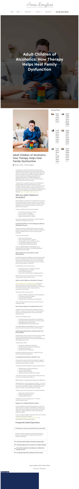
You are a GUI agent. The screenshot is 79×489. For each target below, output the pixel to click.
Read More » (58, 122)
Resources (48, 12)
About (18, 12)
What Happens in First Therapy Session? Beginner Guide (69, 119)
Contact (38, 12)
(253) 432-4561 (62, 12)
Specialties (28, 12)
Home (11, 12)
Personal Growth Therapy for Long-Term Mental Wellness (58, 155)
